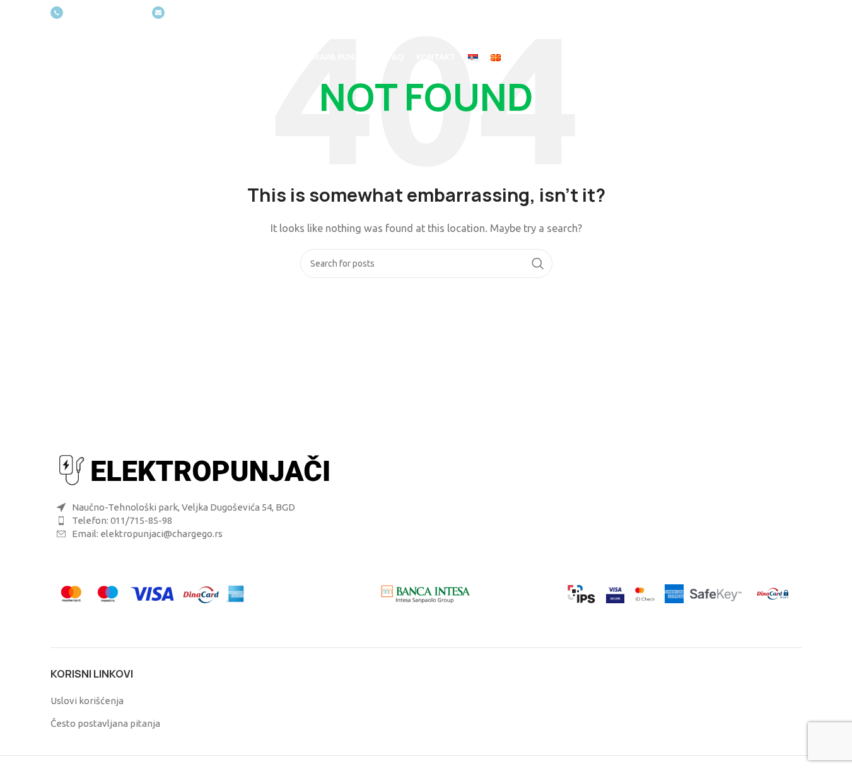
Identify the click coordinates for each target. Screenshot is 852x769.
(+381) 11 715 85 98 (104, 13)
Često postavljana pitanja (105, 723)
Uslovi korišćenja (87, 700)
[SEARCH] (537, 263)
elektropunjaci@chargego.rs (221, 13)
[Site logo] (107, 55)
